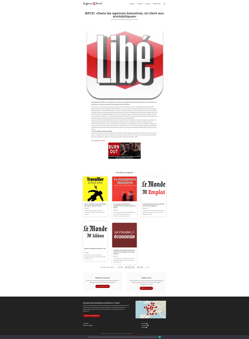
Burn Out (113, 19)
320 (142, 267)
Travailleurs (139, 3)
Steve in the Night (143, 333)
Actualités (131, 3)
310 (138, 267)
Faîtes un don (147, 288)
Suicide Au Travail (133, 19)
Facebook (144, 325)
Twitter (143, 327)
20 (121, 267)
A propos (85, 323)
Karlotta (135, 333)
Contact (143, 323)
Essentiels (147, 3)
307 (133, 267)
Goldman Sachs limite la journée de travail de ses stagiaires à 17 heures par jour (124, 252)
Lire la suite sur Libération (98, 140)
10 (118, 267)
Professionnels (156, 3)
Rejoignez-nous (103, 286)
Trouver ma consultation (91, 315)
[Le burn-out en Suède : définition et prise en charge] (124, 151)
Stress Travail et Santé (122, 19)
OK (159, 337)
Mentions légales (88, 325)
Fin (148, 267)
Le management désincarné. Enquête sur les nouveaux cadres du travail (124, 205)
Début (112, 267)
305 (126, 267)
